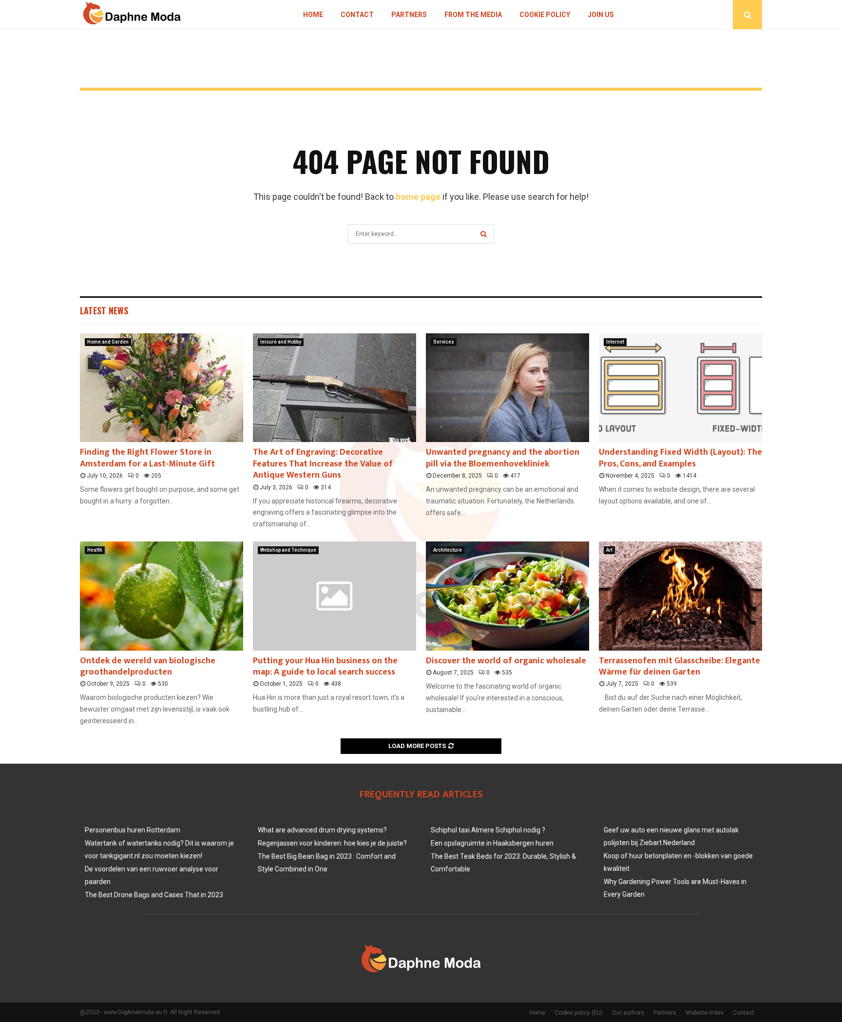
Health (94, 550)
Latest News (104, 310)
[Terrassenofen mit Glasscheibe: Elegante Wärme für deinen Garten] (680, 595)
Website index (705, 1012)
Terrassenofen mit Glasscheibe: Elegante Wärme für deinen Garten (679, 666)
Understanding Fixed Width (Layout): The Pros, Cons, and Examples (680, 458)
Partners (409, 15)
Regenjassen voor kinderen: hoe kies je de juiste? (332, 843)
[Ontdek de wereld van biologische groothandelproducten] (161, 595)
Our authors (628, 1012)
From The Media (473, 15)
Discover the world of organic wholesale (506, 661)
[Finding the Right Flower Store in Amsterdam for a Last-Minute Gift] (161, 387)
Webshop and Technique (288, 550)
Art (609, 550)
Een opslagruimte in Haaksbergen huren (492, 843)
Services (443, 342)
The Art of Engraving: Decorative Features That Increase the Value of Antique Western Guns (323, 463)
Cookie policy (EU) (579, 1012)
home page (418, 197)
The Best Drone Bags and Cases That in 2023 (154, 895)
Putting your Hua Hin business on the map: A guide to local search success (325, 666)
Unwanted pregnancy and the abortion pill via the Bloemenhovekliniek (502, 458)
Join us (601, 15)
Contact (357, 15)
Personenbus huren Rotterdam (132, 830)
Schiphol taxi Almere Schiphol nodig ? (488, 830)
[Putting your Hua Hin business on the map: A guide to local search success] (334, 595)
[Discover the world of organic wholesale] (507, 595)
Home (313, 15)
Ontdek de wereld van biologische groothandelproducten (147, 666)
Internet (615, 342)
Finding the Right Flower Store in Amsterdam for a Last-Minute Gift (147, 458)
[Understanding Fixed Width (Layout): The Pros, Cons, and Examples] (680, 387)
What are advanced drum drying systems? (322, 830)
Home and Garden (108, 342)
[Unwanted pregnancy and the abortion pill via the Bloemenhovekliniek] (507, 387)
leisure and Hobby (280, 342)
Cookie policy (544, 15)
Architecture (447, 550)
